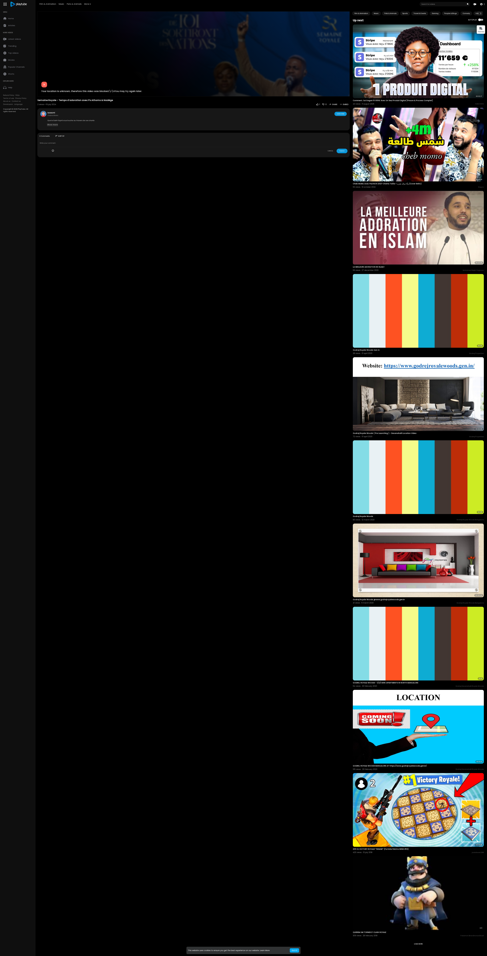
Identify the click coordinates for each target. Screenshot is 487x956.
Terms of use (8, 98)
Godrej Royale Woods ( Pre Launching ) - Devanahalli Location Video (384, 433)
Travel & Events (420, 13)
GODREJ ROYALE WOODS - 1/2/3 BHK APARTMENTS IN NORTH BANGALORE (385, 682)
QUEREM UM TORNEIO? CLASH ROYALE (369, 932)
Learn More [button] (265, 950)
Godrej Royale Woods (363, 516)
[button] (482, 4)
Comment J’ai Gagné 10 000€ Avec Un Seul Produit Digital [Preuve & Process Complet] (393, 100)
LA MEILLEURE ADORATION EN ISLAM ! (369, 267)
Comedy (466, 13)
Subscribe (340, 114)
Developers (8, 104)
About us (6, 101)
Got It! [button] (294, 950)
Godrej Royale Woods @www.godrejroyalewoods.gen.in (379, 599)
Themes (481, 31)
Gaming (435, 13)
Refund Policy (8, 95)
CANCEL (330, 151)
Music (61, 4)
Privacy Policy (20, 98)
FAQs (17, 95)
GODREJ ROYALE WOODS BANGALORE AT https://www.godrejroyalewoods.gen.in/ (390, 766)
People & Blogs (450, 13)
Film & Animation (47, 4)
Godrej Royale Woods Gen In (366, 350)
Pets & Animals (74, 4)
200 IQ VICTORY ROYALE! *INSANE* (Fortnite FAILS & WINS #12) (381, 849)
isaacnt (51, 112)
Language (18, 104)
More (86, 4)
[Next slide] (481, 13)
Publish (342, 151)
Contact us (16, 101)
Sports (405, 13)
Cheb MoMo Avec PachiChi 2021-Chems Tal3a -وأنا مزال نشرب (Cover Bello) (387, 183)
